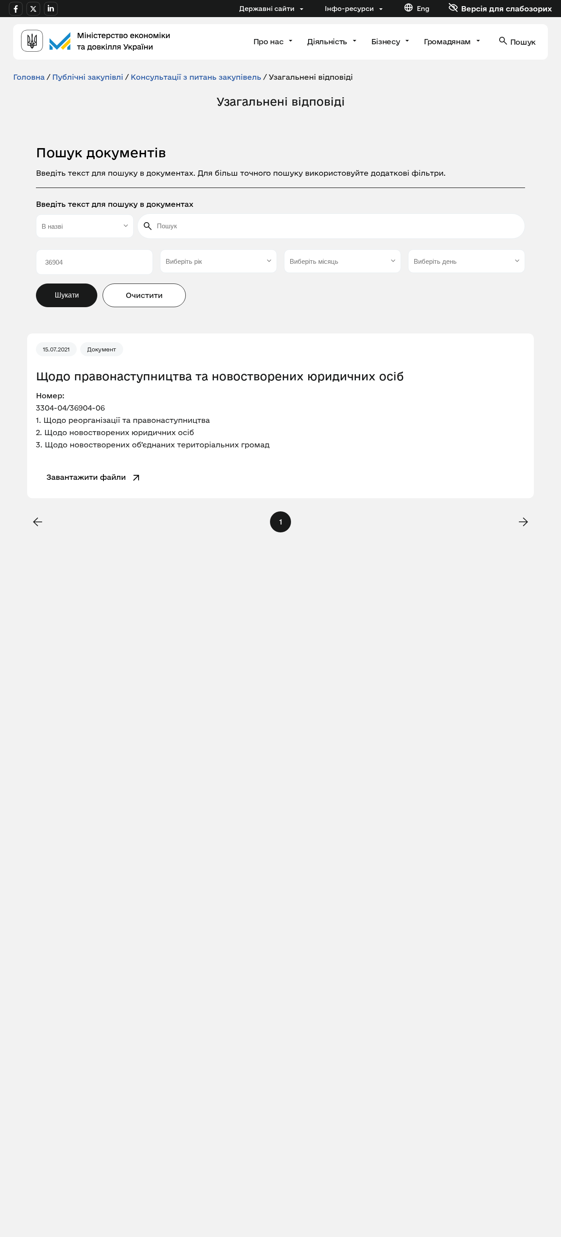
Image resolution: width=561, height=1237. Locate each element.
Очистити (144, 295)
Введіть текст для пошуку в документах (114, 204)
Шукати (67, 295)
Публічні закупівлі (87, 77)
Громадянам (448, 41)
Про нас (269, 41)
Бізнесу (386, 41)
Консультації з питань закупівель (196, 77)
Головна (29, 77)
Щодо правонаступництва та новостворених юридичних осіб (220, 376)
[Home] (95, 42)
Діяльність (328, 41)
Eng (423, 8)
